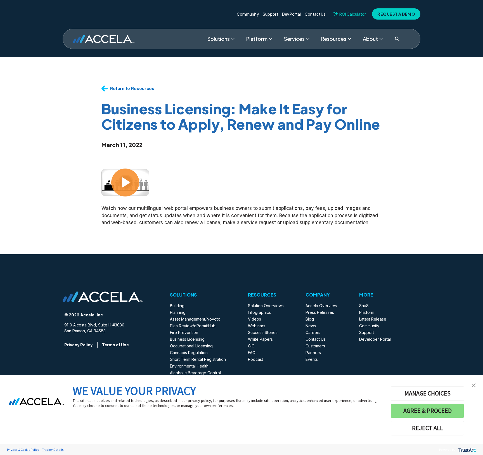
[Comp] (381, 39)
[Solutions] (233, 39)
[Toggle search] (397, 38)
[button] (473, 385)
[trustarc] (466, 449)
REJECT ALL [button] (427, 428)
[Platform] (270, 39)
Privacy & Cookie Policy (23, 449)
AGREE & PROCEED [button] (427, 410)
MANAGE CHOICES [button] (427, 393)
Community (248, 14)
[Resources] (349, 39)
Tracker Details (52, 449)
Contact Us (315, 14)
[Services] (307, 39)
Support (270, 14)
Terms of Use (115, 344)
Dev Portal (291, 14)
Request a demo (396, 13)
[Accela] (103, 39)
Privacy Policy (78, 344)
